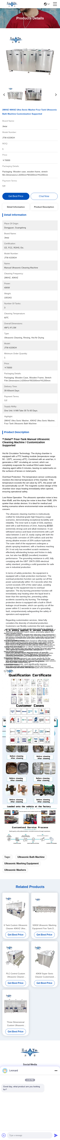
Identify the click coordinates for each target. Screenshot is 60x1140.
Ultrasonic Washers (15, 870)
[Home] (30, 1056)
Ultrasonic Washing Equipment (21, 863)
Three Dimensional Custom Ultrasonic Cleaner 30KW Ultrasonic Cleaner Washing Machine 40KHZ (15, 1024)
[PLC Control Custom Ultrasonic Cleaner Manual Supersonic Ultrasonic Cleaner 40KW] (15, 956)
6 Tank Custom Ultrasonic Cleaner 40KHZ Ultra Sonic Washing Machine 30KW (15, 927)
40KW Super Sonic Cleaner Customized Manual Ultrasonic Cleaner (44, 975)
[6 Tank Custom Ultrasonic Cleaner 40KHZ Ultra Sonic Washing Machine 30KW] (15, 908)
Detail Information (16, 207)
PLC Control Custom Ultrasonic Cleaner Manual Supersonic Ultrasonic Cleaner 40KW (15, 975)
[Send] (56, 1135)
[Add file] (4, 1135)
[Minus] (56, 1070)
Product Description (44, 207)
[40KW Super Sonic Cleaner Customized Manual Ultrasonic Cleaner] (44, 956)
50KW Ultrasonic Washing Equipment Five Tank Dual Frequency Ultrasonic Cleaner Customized (44, 927)
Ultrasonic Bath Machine (31, 857)
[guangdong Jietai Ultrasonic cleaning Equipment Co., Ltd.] (12, 4)
